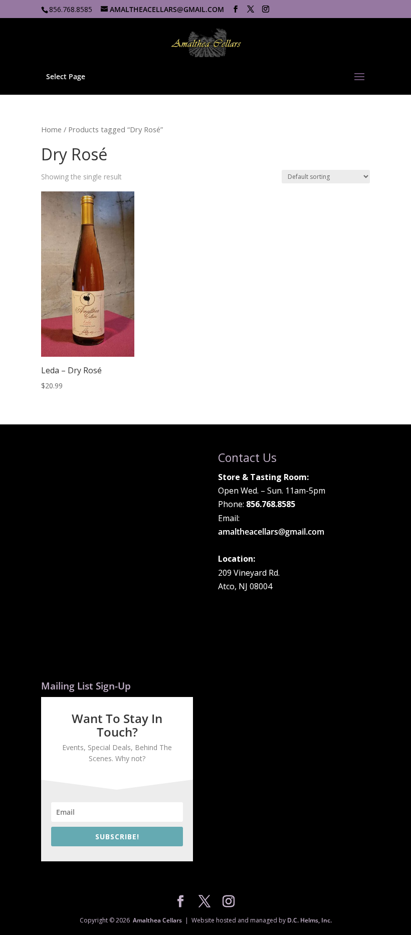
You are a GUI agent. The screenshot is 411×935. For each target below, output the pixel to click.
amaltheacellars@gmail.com (271, 531)
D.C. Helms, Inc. (309, 920)
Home (51, 129)
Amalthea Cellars (157, 920)
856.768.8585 (70, 9)
